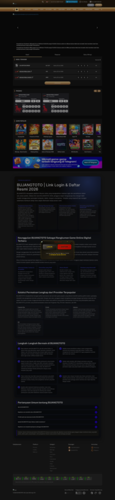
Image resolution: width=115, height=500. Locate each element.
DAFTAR (64, 247)
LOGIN (49, 247)
